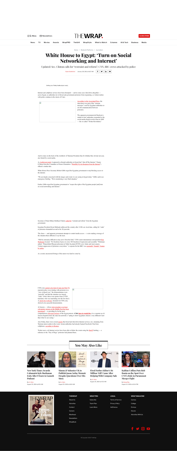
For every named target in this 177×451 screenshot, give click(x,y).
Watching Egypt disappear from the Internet (86, 164)
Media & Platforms (87, 50)
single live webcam (45, 301)
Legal (112, 396)
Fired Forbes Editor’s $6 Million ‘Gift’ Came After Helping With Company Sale (103, 373)
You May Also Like (88, 345)
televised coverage (54, 313)
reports (60, 322)
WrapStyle (87, 42)
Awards (56, 42)
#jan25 (91, 330)
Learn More (93, 407)
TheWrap (73, 396)
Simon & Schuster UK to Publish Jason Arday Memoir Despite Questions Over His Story (72, 374)
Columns (113, 42)
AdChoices (113, 407)
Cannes (133, 400)
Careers (71, 411)
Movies (47, 42)
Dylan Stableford (70, 71)
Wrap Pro (94, 396)
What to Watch (101, 42)
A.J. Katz (31, 382)
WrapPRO (66, 42)
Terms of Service (115, 400)
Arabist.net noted (45, 162)
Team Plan (93, 403)
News (33, 42)
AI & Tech (124, 42)
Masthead (72, 414)
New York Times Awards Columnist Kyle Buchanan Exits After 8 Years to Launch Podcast (40, 374)
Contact (71, 407)
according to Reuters (52, 326)
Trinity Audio (57, 85)
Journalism (99, 50)
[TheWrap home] (88, 36)
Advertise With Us (137, 414)
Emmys (133, 407)
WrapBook (72, 422)
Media (144, 42)
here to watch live (85, 313)
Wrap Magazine (137, 396)
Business (134, 42)
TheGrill (76, 42)
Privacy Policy (115, 403)
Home (76, 50)
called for (68, 221)
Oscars (133, 411)
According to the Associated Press (88, 101)
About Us (72, 400)
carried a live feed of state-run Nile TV (57, 288)
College (133, 403)
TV (39, 42)
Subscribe (144, 36)
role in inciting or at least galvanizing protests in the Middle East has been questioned (53, 309)
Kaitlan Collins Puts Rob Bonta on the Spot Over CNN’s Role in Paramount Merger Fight (134, 374)
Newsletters (47, 36)
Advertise (72, 403)
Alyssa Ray (126, 382)
